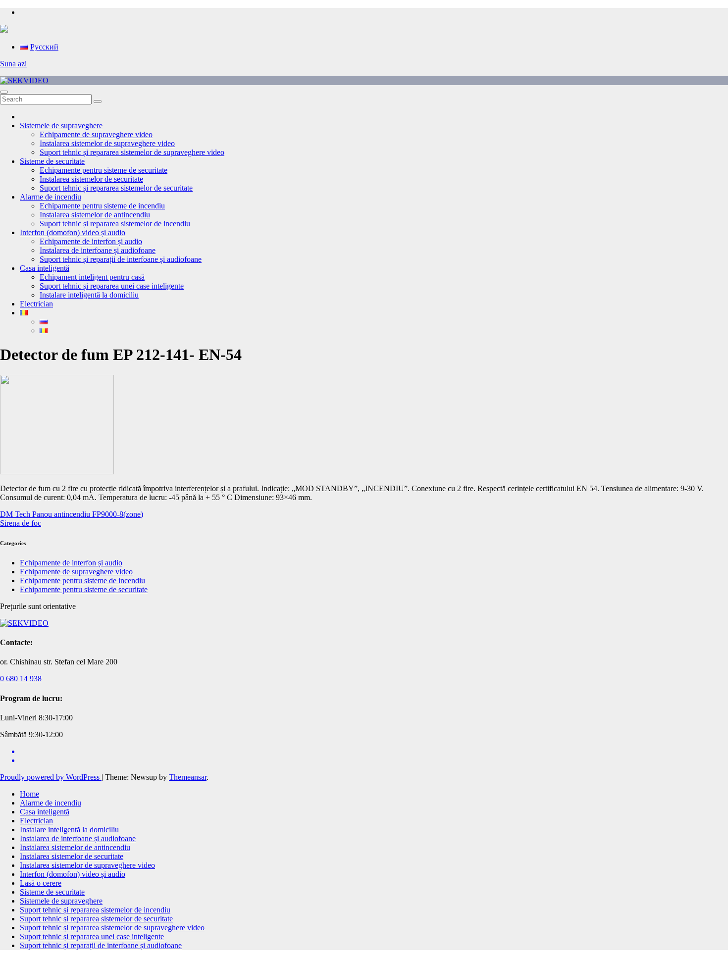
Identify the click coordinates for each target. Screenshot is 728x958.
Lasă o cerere (40, 883)
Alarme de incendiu (50, 197)
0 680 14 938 (21, 678)
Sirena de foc (20, 523)
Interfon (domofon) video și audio (72, 232)
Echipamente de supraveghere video (96, 134)
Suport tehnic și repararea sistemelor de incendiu (115, 223)
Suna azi (13, 63)
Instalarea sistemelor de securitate (91, 179)
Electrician (36, 304)
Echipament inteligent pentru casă (92, 277)
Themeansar (188, 777)
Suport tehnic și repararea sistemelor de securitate (116, 188)
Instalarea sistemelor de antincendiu (95, 214)
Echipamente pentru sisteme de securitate (103, 170)
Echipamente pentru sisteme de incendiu (102, 206)
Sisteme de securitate (52, 161)
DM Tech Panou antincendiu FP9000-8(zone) (71, 514)
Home (29, 794)
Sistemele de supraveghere (61, 125)
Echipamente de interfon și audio (91, 241)
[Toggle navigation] (4, 92)
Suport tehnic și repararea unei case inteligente (112, 286)
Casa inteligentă (44, 268)
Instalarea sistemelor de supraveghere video (107, 143)
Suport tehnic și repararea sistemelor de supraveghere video (132, 152)
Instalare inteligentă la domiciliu (89, 295)
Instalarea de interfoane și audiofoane (98, 250)
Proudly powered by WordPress (51, 777)
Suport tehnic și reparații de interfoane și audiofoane (121, 259)
